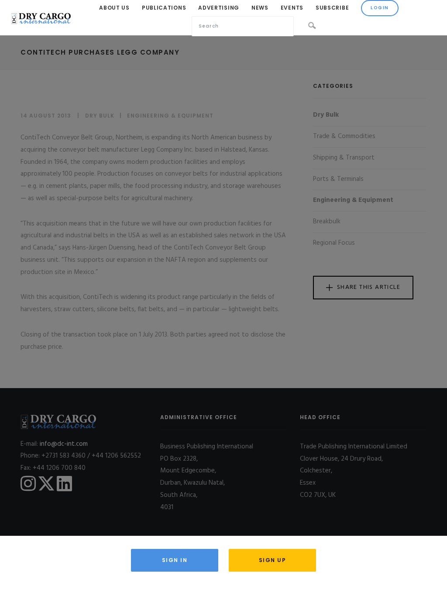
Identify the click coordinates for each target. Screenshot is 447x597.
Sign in (175, 560)
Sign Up (272, 560)
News (259, 7)
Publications (164, 7)
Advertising (218, 7)
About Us (114, 7)
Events (292, 7)
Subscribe (332, 7)
